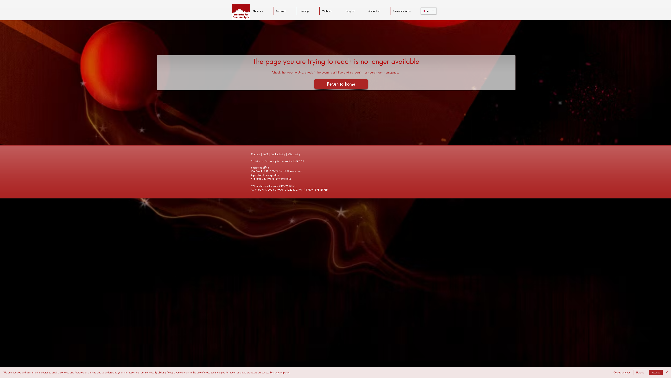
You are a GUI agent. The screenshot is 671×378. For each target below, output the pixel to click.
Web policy (294, 154)
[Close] (667, 372)
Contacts (255, 154)
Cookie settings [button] (622, 372)
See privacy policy (280, 372)
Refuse (640, 372)
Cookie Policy (278, 154)
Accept (656, 372)
